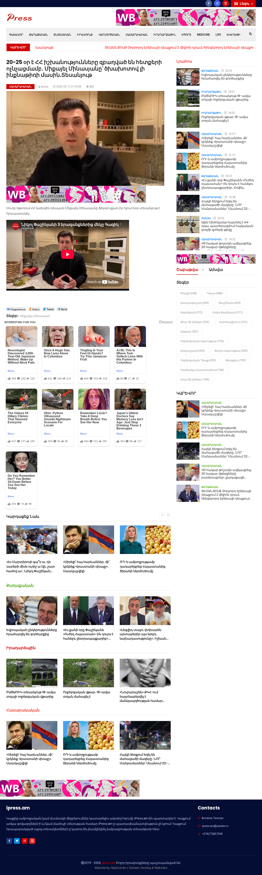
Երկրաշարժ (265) (192, 350)
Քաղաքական (38, 34)
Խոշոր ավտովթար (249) (231, 350)
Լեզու (245, 4)
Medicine (203, 34)
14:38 (231, 197)
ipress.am (108, 863)
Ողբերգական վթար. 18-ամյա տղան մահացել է (86, 694)
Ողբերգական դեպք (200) (198, 360)
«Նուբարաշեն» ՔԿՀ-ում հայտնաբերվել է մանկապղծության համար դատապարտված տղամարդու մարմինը (145, 701)
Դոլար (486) (215, 293)
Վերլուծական (109, 34)
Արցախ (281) (189, 331)
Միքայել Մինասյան (35, 316)
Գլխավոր (16, 34)
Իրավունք (85, 34)
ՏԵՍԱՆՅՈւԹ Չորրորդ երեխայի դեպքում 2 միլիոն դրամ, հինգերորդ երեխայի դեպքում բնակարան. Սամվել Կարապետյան (143, 47)
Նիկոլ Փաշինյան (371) (227, 312)
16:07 (231, 133)
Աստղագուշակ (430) (194, 302)
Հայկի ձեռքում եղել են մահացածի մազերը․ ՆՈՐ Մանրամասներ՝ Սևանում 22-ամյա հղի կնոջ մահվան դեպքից (144, 571)
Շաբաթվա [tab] (187, 270)
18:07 (231, 91)
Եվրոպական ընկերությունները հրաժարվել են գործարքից (31, 632)
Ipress (44, 86)
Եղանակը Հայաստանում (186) (202, 369)
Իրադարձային (165, 34)
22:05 (228, 70)
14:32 (231, 239)
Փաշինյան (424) (230, 302)
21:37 (231, 154)
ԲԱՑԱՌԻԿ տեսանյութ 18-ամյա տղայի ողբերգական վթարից (31, 694)
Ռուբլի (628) (188, 293)
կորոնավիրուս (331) (233, 322)
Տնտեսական (62, 34)
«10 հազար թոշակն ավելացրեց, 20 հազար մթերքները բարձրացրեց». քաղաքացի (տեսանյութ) (226, 249)
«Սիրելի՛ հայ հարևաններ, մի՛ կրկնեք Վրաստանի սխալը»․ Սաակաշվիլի (30, 566)
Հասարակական (137, 34)
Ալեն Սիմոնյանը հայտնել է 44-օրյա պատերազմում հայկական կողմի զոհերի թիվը (227, 226)
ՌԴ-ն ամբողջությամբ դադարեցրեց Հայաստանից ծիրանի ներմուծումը (86, 566)
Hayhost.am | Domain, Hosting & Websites (139, 868)
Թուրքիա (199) (236, 360)
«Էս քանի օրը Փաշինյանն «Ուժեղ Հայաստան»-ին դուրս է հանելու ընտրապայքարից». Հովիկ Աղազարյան (88, 636)
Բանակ (206, 218)
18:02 (231, 112)
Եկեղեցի (233, 34)
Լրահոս (184, 61)
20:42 (220, 218)
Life (218, 34)
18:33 (228, 176)
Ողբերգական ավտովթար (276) (202, 341)
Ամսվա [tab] (216, 270)
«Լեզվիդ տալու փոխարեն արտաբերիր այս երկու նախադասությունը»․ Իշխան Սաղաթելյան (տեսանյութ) (143, 636)
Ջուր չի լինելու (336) (194, 322)
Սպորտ (186, 34)
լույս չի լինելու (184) (194, 379)
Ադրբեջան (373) (191, 312)
